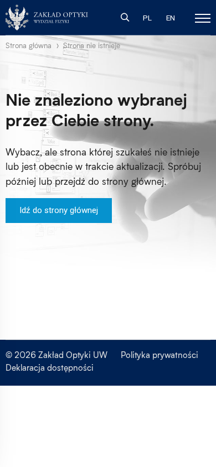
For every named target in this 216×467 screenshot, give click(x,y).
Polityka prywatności (159, 355)
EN (170, 17)
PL (147, 17)
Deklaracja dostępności (50, 367)
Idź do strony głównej (58, 210)
